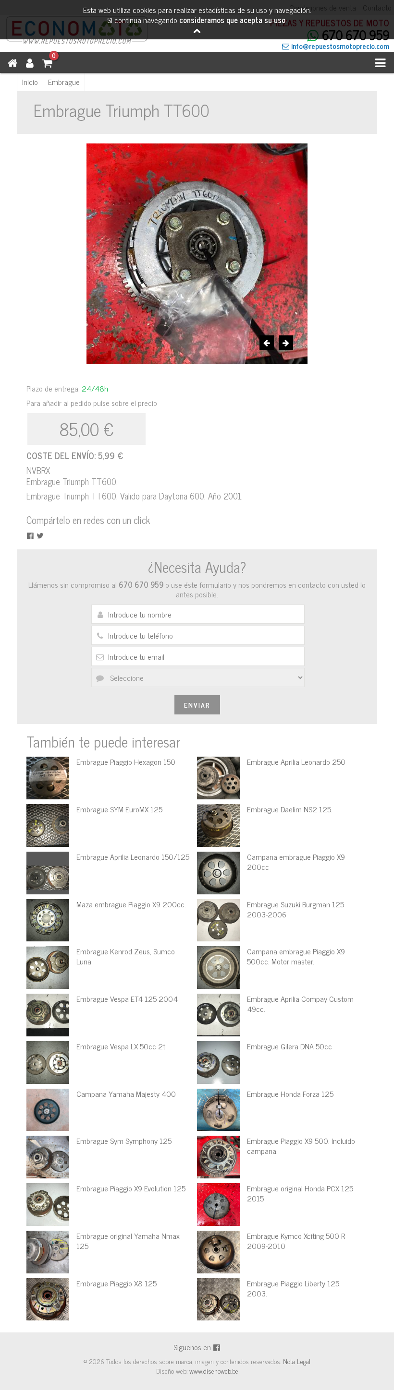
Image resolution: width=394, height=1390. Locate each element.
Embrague (64, 81)
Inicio (30, 81)
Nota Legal (296, 1360)
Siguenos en (193, 1347)
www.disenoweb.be (213, 1370)
